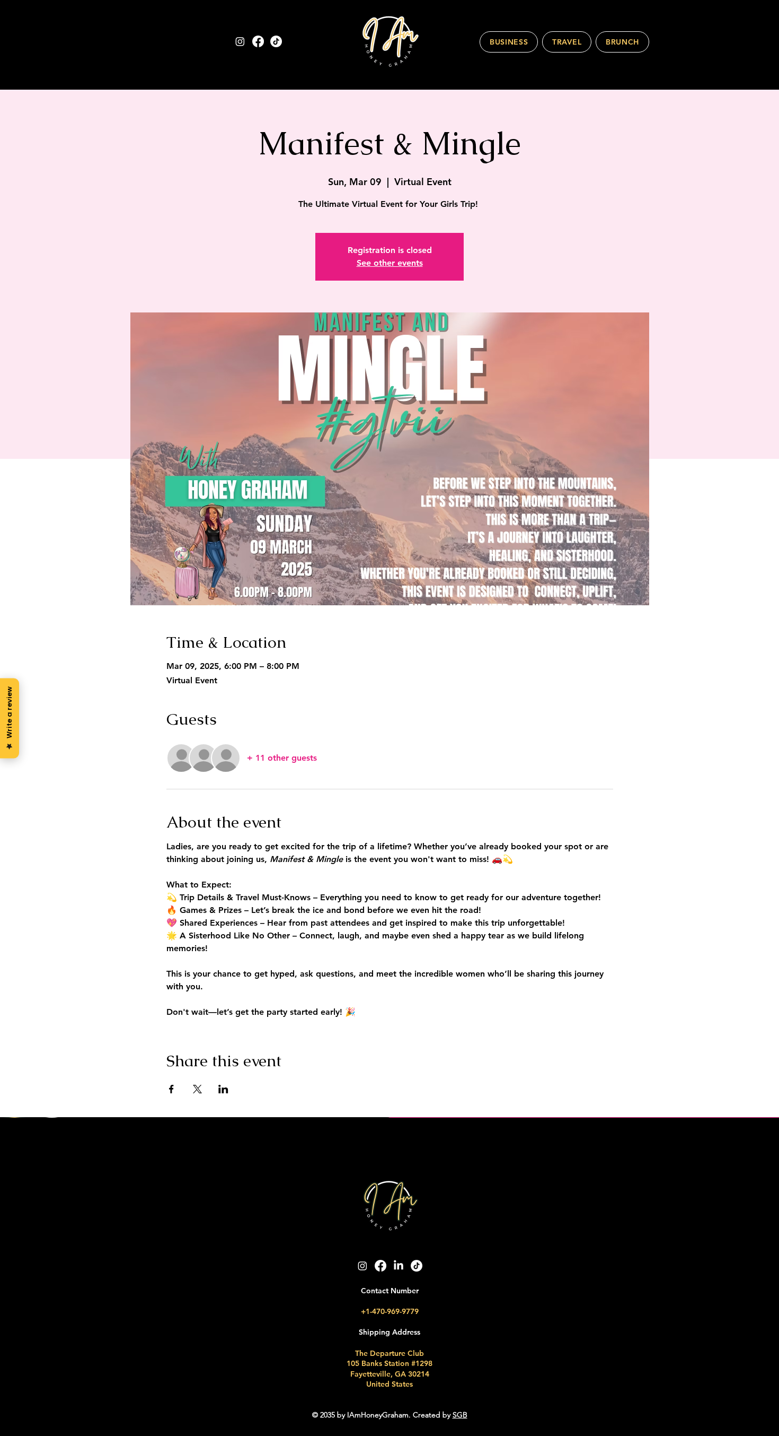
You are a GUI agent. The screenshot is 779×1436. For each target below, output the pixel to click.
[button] (509, 42)
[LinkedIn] (398, 1266)
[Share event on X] (197, 1089)
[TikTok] (276, 41)
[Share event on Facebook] (171, 1089)
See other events (390, 263)
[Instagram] (240, 41)
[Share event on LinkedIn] (223, 1089)
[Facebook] (258, 41)
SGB (460, 1415)
